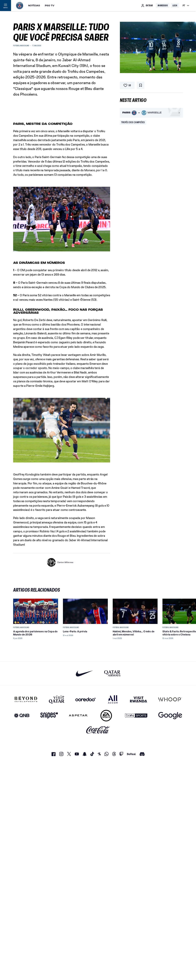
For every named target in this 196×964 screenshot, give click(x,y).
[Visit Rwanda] (138, 699)
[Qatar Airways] (112, 673)
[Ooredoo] (85, 699)
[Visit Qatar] (56, 699)
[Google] (170, 715)
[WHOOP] (170, 699)
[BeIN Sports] (136, 715)
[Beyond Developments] (26, 699)
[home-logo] (19, 5)
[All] (113, 699)
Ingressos (163, 5)
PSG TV (49, 5)
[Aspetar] (78, 715)
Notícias (34, 5)
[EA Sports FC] (106, 715)
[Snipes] (49, 715)
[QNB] (21, 715)
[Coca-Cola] (98, 730)
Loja (175, 5)
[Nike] (84, 673)
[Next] (179, 611)
